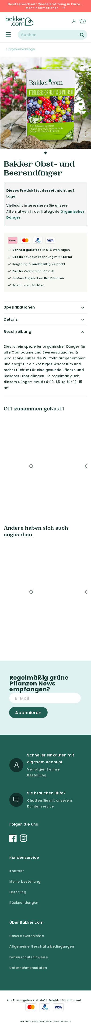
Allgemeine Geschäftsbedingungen (41, 946)
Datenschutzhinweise (28, 957)
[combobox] (52, 35)
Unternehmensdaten (28, 967)
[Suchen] (82, 35)
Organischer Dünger (21, 49)
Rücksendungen (23, 902)
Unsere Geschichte (26, 936)
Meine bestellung (25, 881)
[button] (5, 35)
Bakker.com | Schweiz (58, 1021)
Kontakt (16, 871)
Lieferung (17, 892)
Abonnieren (28, 712)
